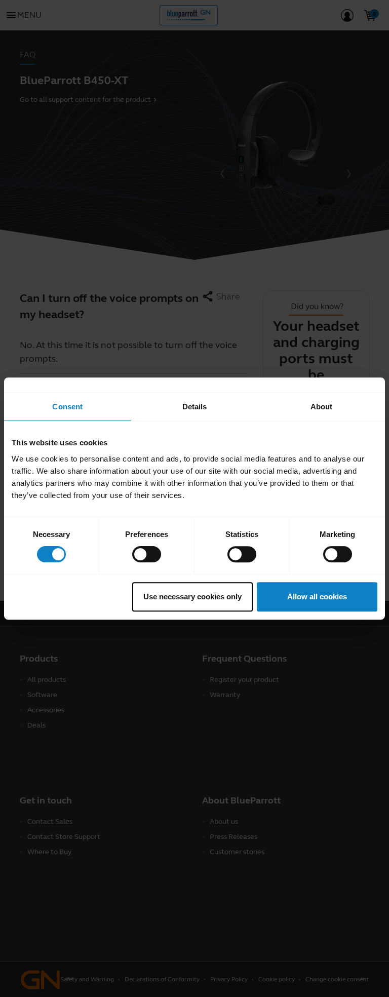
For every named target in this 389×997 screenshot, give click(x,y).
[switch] (146, 554)
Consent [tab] (67, 406)
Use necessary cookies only (192, 596)
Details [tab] (194, 406)
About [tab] (321, 406)
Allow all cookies (317, 596)
